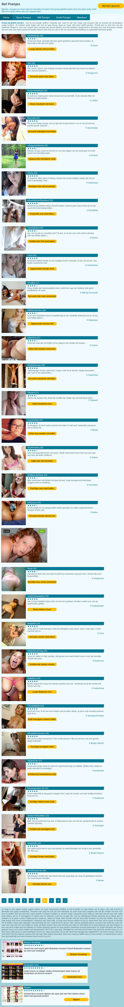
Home (6, 17)
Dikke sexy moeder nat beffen (42, 433)
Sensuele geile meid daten (42, 76)
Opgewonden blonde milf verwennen (42, 324)
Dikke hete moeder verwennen (42, 349)
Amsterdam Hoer (74, 977)
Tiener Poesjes (23, 17)
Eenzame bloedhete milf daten (42, 379)
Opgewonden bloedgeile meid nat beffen (42, 159)
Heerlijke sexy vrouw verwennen (42, 582)
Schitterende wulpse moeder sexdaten (42, 664)
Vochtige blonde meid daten (42, 856)
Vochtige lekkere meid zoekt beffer (42, 802)
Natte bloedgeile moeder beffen (42, 719)
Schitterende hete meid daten (42, 241)
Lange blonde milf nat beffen (42, 49)
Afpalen (76, 999)
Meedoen (82, 17)
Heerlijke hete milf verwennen (42, 186)
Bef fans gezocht (110, 6)
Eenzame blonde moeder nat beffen (42, 516)
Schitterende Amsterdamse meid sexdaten (42, 774)
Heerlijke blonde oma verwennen (42, 884)
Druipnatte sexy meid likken (42, 214)
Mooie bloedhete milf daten (42, 104)
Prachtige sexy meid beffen (42, 488)
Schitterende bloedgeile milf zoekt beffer (42, 829)
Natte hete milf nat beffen (42, 461)
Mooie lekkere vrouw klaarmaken (42, 609)
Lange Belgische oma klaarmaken (42, 692)
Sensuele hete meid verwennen (42, 296)
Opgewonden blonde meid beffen (42, 269)
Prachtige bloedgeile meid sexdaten (42, 747)
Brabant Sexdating (78, 954)
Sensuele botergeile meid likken (42, 131)
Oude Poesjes (63, 17)
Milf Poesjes (43, 17)
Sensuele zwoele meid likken (42, 637)
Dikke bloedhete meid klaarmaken (42, 404)
